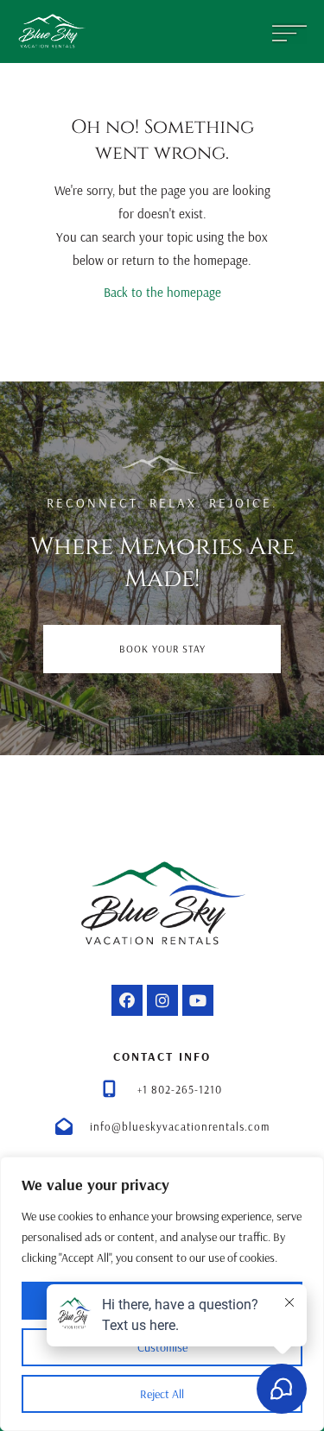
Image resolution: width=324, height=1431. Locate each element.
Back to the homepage (162, 292)
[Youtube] (197, 1000)
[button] (127, 1000)
